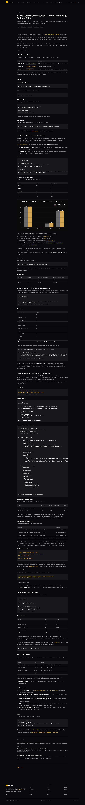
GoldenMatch (48, 732)
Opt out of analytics (75, 800)
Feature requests (58, 2)
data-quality (30, 26)
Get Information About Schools (52, 34)
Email (65, 794)
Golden (34, 2)
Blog (43, 2)
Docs (18, 2)
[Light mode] (78, 2)
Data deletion (67, 792)
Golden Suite (21, 789)
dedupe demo (36, 730)
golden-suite (36, 26)
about (50, 800)
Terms (65, 789)
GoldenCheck (34, 732)
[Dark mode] (76, 2)
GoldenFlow (41, 732)
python (42, 26)
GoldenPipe (55, 732)
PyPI (10, 794)
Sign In (72, 2)
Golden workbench (33, 792)
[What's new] (66, 2)
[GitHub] (69, 2)
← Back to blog (20, 767)
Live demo (31, 789)
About (47, 2)
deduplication (23, 26)
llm (18, 26)
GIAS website (35, 131)
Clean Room (28, 2)
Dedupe (22, 2)
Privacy (65, 787)
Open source (49, 792)
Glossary (49, 789)
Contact (51, 2)
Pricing (39, 2)
